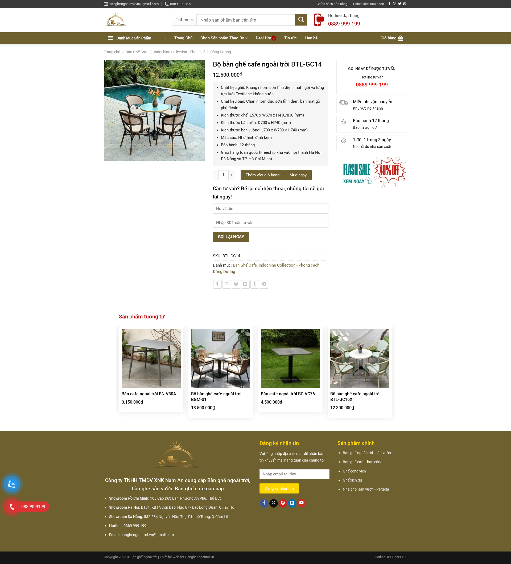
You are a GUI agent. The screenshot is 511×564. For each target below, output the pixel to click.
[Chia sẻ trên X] (226, 284)
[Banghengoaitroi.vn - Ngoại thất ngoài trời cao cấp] (134, 20)
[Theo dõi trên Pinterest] (283, 503)
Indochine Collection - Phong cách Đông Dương (192, 52)
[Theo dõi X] (273, 503)
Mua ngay (298, 175)
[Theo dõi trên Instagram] (394, 4)
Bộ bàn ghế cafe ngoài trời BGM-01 (216, 396)
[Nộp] (301, 20)
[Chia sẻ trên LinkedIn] (245, 284)
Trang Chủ (183, 38)
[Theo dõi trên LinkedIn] (292, 503)
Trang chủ (112, 52)
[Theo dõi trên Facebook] (389, 4)
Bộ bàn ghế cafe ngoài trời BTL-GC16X (355, 396)
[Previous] (119, 375)
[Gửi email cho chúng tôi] (404, 4)
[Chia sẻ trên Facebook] (217, 284)
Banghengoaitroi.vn (199, 557)
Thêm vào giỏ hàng (262, 175)
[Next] (392, 375)
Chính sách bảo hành (368, 4)
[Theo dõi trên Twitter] (399, 4)
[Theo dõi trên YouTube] (301, 503)
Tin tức (290, 38)
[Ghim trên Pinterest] (236, 284)
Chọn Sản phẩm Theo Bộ (222, 38)
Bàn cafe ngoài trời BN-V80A (149, 393)
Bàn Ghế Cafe (137, 52)
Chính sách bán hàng (332, 4)
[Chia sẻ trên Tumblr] (254, 284)
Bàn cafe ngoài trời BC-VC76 (288, 393)
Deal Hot (263, 38)
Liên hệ (311, 38)
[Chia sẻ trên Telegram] (264, 284)
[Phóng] (111, 155)
